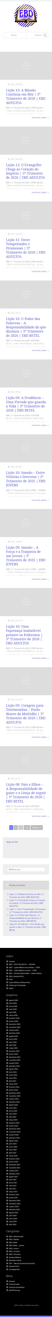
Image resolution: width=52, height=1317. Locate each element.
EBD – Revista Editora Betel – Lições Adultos (25, 973)
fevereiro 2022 (14, 1159)
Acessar (12, 1281)
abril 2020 (12, 1224)
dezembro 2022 (14, 1129)
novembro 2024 (14, 1060)
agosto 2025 (13, 1036)
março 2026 (13, 1015)
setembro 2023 (14, 1102)
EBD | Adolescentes (16, 1236)
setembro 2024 (14, 1066)
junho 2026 (13, 1006)
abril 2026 (12, 1012)
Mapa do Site (12, 842)
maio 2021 (13, 1185)
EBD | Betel (16, 313)
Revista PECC (14, 1266)
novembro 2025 (14, 1027)
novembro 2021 (14, 1167)
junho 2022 (13, 1147)
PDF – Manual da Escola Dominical (22, 1263)
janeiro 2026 (13, 1021)
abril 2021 (12, 1188)
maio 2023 (13, 1114)
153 (26, 827)
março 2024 (13, 1084)
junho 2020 (13, 1218)
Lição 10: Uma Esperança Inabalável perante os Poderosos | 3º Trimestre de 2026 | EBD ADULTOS (24, 634)
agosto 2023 (13, 1105)
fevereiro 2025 (14, 1051)
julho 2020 (13, 1215)
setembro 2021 (14, 1173)
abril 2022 (12, 1153)
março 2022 (13, 1155)
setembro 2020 (14, 1209)
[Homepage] (26, 15)
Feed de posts (14, 1284)
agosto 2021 (13, 1176)
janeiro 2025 (13, 1054)
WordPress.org (14, 1290)
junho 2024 (13, 1075)
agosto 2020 (13, 1212)
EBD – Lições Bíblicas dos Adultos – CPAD (24, 967)
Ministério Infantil (15, 1260)
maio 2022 (13, 1149)
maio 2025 (13, 1042)
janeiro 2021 (13, 1197)
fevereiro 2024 (14, 1087)
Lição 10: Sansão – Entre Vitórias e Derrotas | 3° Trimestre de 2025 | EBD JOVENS (25, 478)
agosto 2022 (13, 1141)
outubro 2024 (14, 1063)
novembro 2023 (14, 1096)
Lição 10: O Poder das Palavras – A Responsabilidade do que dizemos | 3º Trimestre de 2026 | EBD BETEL (26, 327)
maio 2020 (13, 1221)
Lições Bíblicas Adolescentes (19, 982)
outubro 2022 (14, 1135)
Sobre (11, 988)
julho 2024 (13, 1072)
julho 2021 (13, 1179)
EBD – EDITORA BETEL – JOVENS (22, 964)
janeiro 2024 (13, 1090)
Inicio (11, 979)
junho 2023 (13, 1111)
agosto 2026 (13, 1000)
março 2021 (13, 1191)
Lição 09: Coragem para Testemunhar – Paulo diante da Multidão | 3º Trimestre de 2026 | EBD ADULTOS (25, 713)
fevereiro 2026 (14, 1018)
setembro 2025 (14, 1033)
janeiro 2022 (13, 1161)
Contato (12, 961)
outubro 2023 (14, 1099)
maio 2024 (13, 1078)
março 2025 (13, 1048)
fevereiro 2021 (14, 1194)
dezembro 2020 (14, 1200)
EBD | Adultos (17, 84)
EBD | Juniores (14, 1251)
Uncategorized (14, 1269)
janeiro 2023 (13, 1126)
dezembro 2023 (14, 1093)
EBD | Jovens (16, 467)
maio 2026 (13, 1009)
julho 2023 (13, 1108)
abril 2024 (12, 1081)
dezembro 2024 (14, 1057)
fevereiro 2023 (14, 1123)
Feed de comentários (16, 1287)
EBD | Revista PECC (16, 976)
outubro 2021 (14, 1170)
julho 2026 (13, 1003)
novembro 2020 (14, 1203)
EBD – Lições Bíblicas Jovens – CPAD (23, 970)
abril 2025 (12, 1045)
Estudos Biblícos (15, 1257)
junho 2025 (13, 1039)
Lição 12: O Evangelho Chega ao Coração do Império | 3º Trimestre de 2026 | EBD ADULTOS (25, 171)
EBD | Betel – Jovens (16, 1245)
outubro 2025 (14, 1030)
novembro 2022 (14, 1132)
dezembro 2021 (14, 1164)
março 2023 (13, 1120)
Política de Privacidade (17, 985)
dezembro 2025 (14, 1024)
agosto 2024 (13, 1069)
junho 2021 (13, 1182)
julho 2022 (13, 1143)
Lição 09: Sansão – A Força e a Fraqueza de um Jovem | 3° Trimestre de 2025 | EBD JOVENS (25, 555)
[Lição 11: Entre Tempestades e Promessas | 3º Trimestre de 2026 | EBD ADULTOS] (26, 215)
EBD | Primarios (14, 1254)
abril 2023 (12, 1117)
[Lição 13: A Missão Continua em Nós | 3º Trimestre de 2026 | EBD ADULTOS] (26, 66)
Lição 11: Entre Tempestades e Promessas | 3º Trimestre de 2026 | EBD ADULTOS (25, 248)
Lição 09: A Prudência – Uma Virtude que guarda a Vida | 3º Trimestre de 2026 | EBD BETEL (26, 403)
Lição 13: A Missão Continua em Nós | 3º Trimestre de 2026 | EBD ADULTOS (25, 96)
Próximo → (36, 827)
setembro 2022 (14, 1138)
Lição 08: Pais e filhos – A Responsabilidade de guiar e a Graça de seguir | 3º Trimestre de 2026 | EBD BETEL (26, 792)
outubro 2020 (14, 1206)
